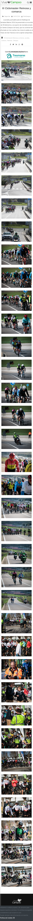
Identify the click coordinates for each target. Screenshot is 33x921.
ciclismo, (4, 40)
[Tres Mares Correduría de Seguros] (16, 56)
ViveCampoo (27, 16)
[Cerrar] (14, 918)
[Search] (28, 2)
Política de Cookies (6, 918)
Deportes (7, 16)
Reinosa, (9, 40)
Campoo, (15, 40)
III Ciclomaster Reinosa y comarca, (14, 38)
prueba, (27, 38)
